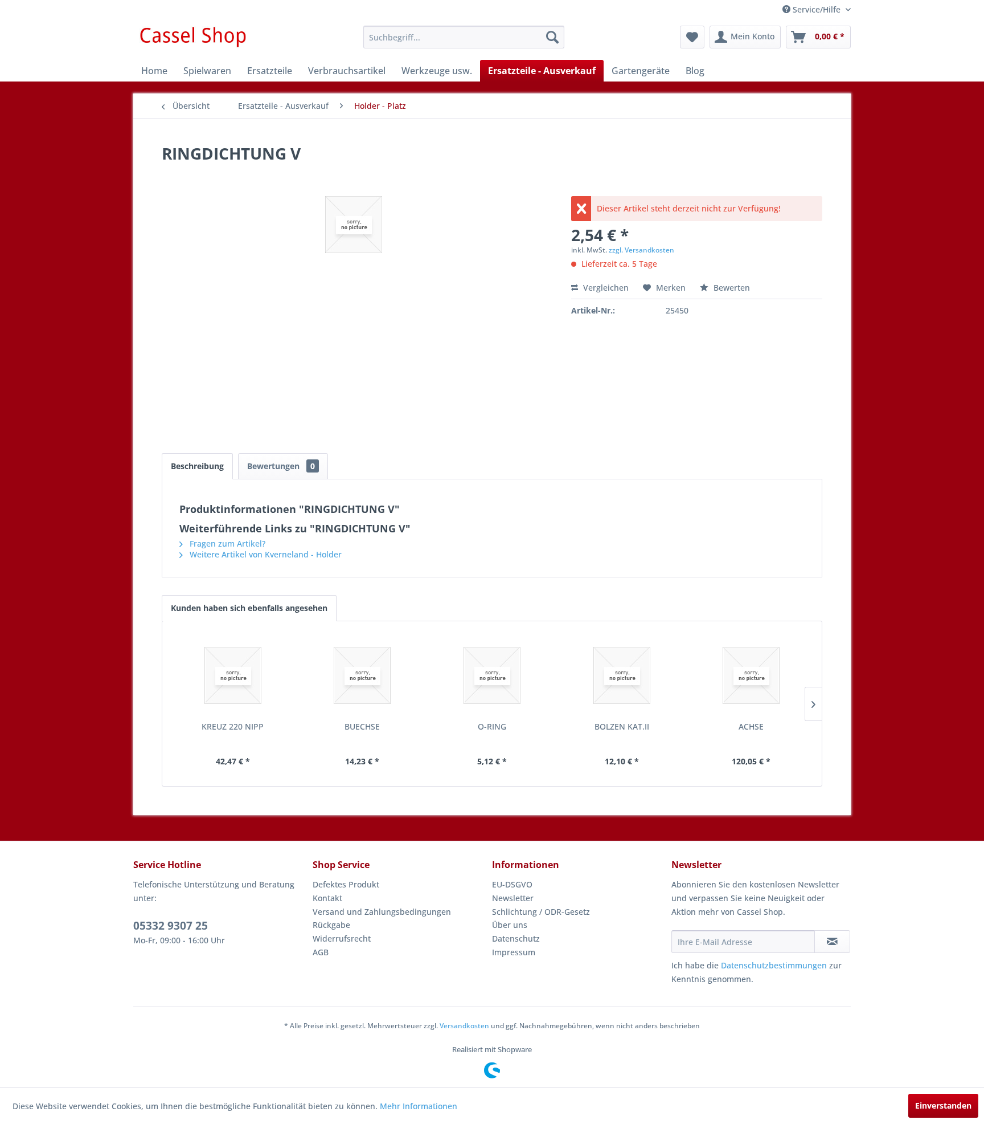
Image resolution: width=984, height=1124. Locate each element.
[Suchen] (552, 37)
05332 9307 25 (170, 925)
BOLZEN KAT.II (621, 726)
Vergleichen (605, 287)
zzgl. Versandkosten (641, 250)
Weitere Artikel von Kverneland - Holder (264, 554)
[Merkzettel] (692, 37)
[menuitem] (463, 37)
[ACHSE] (751, 675)
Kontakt (327, 898)
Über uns (509, 924)
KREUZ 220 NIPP (233, 726)
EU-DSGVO (512, 884)
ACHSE (751, 726)
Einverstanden (943, 1105)
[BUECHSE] (362, 675)
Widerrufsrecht (342, 938)
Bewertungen (281, 466)
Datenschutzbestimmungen (774, 965)
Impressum (513, 952)
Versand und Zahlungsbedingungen (382, 911)
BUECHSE (362, 726)
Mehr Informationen (418, 1106)
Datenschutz (516, 938)
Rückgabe (331, 924)
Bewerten (730, 287)
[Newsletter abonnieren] (832, 941)
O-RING (492, 726)
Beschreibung (197, 466)
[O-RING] (492, 675)
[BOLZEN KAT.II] (621, 675)
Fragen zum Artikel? (226, 543)
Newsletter (513, 898)
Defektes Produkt (346, 884)
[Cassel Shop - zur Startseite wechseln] (192, 40)
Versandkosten (464, 1026)
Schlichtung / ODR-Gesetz (541, 911)
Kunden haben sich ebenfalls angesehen (249, 607)
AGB (321, 952)
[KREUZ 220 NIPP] (233, 675)
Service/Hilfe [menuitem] (816, 9)
